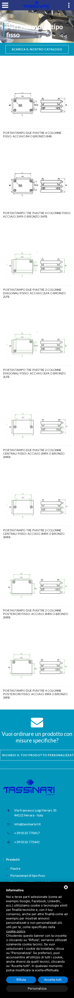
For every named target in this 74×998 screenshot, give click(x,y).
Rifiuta (21, 980)
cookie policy (15, 931)
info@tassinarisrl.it (27, 824)
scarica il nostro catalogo (37, 49)
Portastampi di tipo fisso (27, 875)
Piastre (15, 868)
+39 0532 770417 (27, 833)
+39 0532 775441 (27, 842)
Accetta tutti (53, 980)
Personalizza (37, 988)
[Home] (36, 5)
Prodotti (13, 859)
